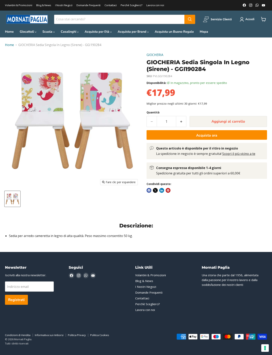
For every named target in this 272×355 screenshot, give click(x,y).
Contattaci (111, 5)
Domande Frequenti (88, 5)
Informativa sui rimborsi (49, 335)
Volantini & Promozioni (18, 5)
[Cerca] (189, 19)
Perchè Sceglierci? (131, 5)
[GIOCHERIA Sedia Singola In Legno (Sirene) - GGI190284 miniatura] (12, 199)
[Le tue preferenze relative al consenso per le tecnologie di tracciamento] (265, 348)
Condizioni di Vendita (17, 335)
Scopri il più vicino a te (238, 153)
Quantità (153, 112)
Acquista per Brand (132, 32)
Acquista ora (206, 135)
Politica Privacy (77, 335)
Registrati (16, 299)
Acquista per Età (97, 32)
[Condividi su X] (155, 190)
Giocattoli (27, 32)
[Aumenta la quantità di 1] (181, 121)
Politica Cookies (99, 335)
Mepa (204, 32)
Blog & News (43, 5)
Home (9, 32)
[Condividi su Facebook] (149, 190)
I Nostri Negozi (63, 5)
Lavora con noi (155, 5)
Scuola (47, 32)
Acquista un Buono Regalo (174, 32)
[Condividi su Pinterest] (168, 190)
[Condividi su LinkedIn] (161, 190)
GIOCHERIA (155, 55)
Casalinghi (69, 32)
